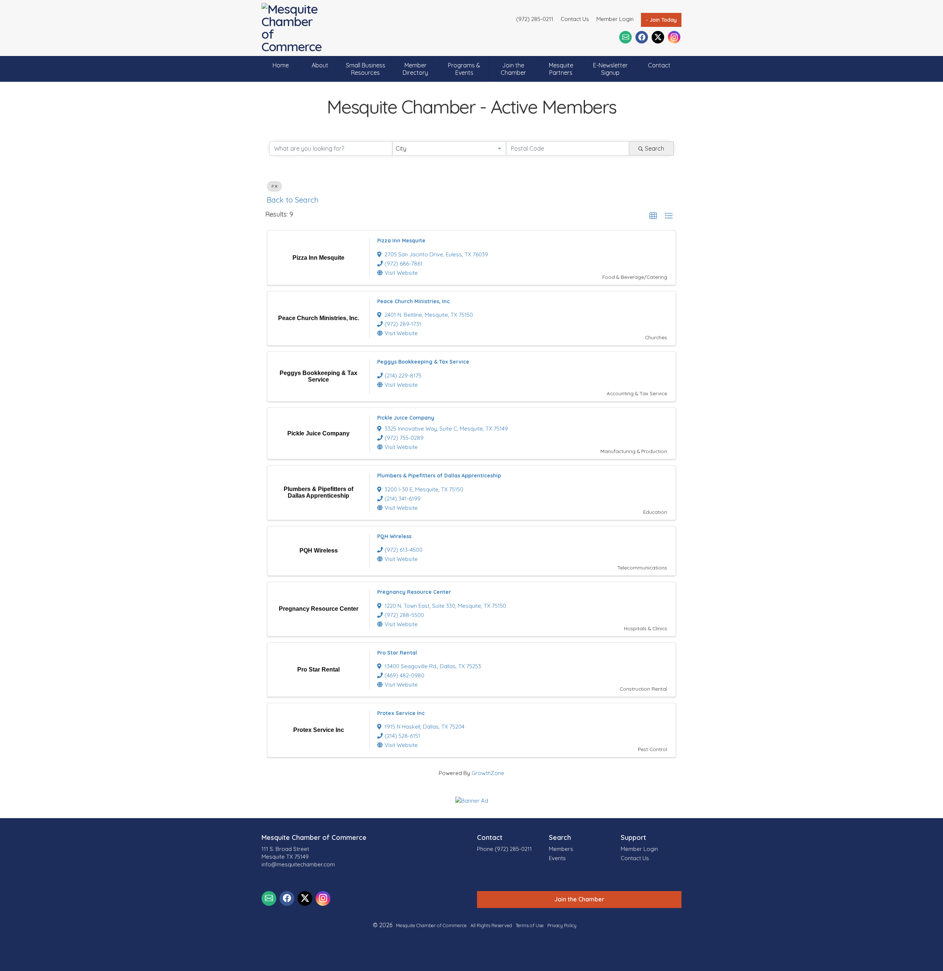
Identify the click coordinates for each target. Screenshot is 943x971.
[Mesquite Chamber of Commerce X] (658, 37)
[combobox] (449, 148)
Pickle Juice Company (405, 417)
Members (561, 848)
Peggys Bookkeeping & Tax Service (423, 361)
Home (281, 65)
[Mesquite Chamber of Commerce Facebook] (641, 37)
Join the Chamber (513, 69)
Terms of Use (530, 925)
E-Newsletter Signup (610, 69)
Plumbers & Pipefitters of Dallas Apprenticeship (439, 475)
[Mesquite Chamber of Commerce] (294, 28)
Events (557, 858)
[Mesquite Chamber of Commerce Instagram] (674, 37)
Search (654, 148)
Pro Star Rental (397, 652)
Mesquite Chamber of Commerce (431, 925)
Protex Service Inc (401, 713)
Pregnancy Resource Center (414, 592)
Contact (659, 65)
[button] (653, 216)
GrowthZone (488, 773)
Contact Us (575, 18)
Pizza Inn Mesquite (401, 240)
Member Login (615, 18)
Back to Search (293, 199)
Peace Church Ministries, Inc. (414, 301)
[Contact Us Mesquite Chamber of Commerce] (625, 37)
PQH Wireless (394, 536)
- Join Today (661, 20)
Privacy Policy (561, 925)
